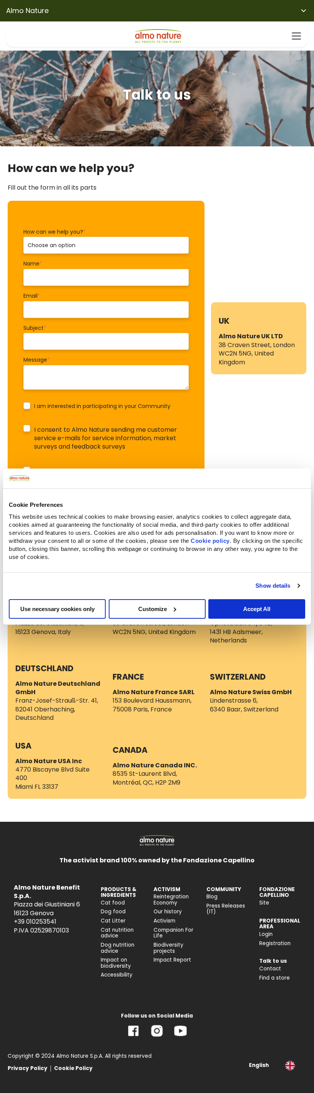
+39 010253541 (35, 921)
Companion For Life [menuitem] (173, 933)
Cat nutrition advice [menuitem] (117, 933)
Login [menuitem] (266, 934)
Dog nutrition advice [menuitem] (117, 948)
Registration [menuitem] (275, 943)
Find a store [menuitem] (274, 978)
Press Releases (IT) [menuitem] (225, 909)
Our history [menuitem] (168, 911)
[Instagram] (156, 1036)
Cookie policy (210, 540)
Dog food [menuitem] (113, 911)
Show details (272, 585)
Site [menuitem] (264, 902)
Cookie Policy (73, 1068)
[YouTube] (180, 1036)
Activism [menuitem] (164, 920)
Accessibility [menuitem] (116, 974)
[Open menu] (296, 36)
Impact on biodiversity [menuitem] (116, 963)
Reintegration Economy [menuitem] (171, 899)
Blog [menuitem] (212, 896)
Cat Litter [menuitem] (113, 920)
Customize (152, 608)
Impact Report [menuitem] (172, 960)
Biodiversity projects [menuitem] (168, 948)
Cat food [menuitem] (113, 902)
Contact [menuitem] (270, 968)
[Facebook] (133, 1036)
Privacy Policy (27, 1068)
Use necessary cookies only (57, 608)
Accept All (256, 608)
